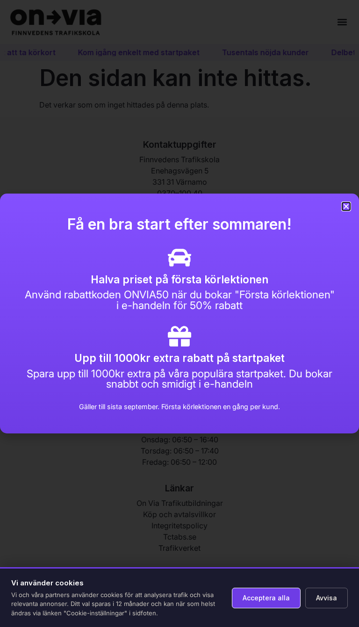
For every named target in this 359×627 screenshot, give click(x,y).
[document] (179, 313)
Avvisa (326, 598)
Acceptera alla (266, 598)
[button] (346, 206)
